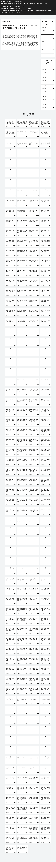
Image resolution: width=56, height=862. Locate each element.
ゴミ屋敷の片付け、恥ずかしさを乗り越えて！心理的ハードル (14, 6)
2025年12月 (44, 83)
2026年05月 (44, 72)
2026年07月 (44, 66)
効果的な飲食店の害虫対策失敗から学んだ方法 (11, 13)
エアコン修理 (44, 27)
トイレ (43, 33)
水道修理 (43, 43)
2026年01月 (44, 80)
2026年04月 (44, 74)
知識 (42, 49)
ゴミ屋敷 (43, 30)
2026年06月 (44, 69)
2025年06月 (44, 99)
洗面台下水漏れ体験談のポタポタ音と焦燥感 (11, 3)
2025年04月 (44, 104)
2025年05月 (44, 102)
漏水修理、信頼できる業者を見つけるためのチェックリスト (34, 3)
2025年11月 (44, 85)
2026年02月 (44, 77)
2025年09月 (44, 91)
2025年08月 (44, 93)
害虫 (42, 35)
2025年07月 (44, 96)
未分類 (8, 21)
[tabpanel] (10, 123)
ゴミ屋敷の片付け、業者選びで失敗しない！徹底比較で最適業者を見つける (17, 10)
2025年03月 (44, 107)
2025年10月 (44, 88)
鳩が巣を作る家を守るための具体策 (43, 10)
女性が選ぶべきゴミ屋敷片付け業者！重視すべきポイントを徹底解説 (16, 8)
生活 (42, 46)
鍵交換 (43, 54)
